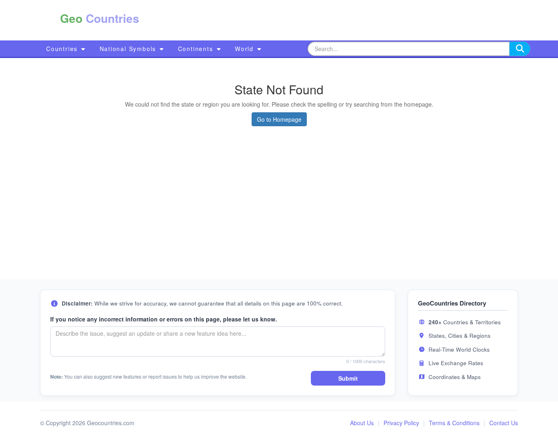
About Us (362, 423)
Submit (348, 378)
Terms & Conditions (454, 423)
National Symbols (129, 49)
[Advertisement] (319, 20)
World (245, 49)
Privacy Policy (401, 423)
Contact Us (503, 423)
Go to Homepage (279, 119)
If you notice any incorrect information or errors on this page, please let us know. (163, 319)
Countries (63, 49)
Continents (197, 49)
